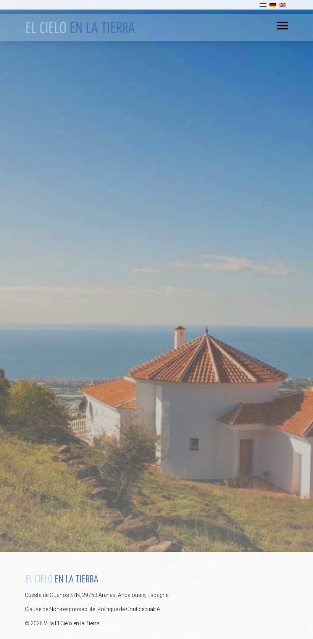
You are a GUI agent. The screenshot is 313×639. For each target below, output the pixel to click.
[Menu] (282, 25)
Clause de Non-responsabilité (60, 609)
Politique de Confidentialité (128, 609)
